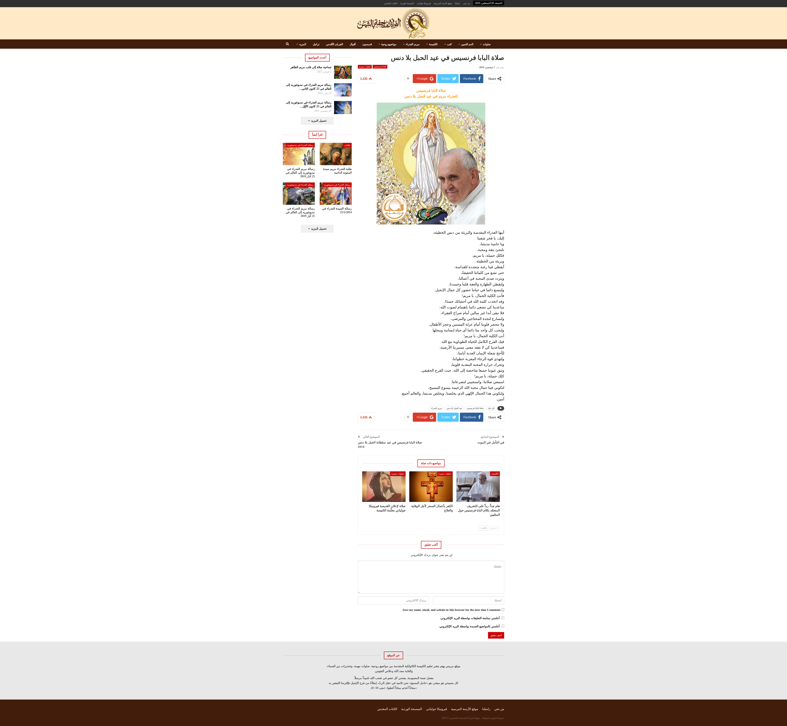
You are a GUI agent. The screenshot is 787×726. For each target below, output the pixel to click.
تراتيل (316, 44)
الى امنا (491, 408)
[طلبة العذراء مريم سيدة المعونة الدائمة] (336, 154)
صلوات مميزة (365, 66)
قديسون (367, 44)
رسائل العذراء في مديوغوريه (300, 145)
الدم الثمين (467, 44)
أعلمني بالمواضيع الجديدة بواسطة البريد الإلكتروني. (469, 626)
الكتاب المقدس (390, 3)
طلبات (347, 145)
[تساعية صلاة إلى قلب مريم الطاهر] (343, 72)
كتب (449, 44)
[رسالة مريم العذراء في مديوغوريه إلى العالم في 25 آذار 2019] (299, 154)
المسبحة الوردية (407, 3)
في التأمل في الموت (491, 442)
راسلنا (457, 3)
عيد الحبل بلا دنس (454, 408)
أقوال (353, 44)
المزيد (302, 44)
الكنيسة (433, 44)
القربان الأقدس (334, 44)
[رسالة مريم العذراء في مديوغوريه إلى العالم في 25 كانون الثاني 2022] (343, 89)
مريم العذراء (413, 44)
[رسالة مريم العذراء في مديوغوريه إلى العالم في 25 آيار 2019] (299, 193)
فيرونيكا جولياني (424, 3)
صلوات (487, 44)
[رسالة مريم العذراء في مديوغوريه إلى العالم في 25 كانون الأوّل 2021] (343, 107)
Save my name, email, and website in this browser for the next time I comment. (451, 609)
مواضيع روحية (388, 44)
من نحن (466, 3)
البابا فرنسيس (380, 66)
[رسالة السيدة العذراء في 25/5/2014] (336, 193)
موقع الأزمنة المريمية (443, 3)
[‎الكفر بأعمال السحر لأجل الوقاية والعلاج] (431, 486)
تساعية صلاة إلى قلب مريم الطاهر (310, 67)
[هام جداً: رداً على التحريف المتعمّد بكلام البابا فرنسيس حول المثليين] (478, 486)
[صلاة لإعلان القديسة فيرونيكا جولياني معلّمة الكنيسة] (384, 486)
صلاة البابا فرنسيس (475, 408)
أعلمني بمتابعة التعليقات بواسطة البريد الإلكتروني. (470, 618)
